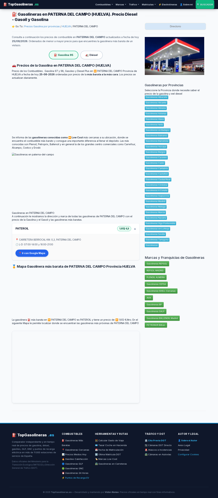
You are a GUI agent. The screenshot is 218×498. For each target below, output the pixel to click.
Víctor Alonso (112, 492)
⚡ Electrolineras (168, 4)
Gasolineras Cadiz (155, 163)
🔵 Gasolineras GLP (72, 463)
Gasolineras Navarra (156, 218)
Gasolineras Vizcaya (156, 146)
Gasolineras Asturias (156, 113)
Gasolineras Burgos (155, 152)
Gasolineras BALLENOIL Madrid (162, 318)
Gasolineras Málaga (156, 206)
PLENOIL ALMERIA (156, 277)
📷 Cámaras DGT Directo (158, 445)
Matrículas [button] (148, 4)
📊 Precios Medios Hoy (74, 454)
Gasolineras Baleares (156, 135)
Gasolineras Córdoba (156, 185)
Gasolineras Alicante (156, 102)
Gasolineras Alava (155, 119)
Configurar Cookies (188, 454)
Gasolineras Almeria (156, 108)
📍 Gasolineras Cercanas (75, 449)
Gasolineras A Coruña (156, 190)
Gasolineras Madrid (155, 201)
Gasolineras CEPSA (156, 284)
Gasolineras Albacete (156, 97)
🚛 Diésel (91, 55)
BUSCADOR (205, 4)
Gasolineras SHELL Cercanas (161, 291)
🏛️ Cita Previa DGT (155, 440)
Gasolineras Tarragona (157, 239)
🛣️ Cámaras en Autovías (158, 454)
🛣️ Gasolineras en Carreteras (111, 463)
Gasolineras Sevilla (155, 234)
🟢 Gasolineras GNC (73, 468)
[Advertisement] (76, 105)
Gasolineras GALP (156, 311)
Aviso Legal (184, 445)
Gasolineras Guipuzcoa (157, 196)
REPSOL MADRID (155, 270)
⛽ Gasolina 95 (63, 55)
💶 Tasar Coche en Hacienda (111, 445)
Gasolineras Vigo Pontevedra (160, 223)
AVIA (149, 297)
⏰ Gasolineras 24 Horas (75, 473)
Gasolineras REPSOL (157, 263)
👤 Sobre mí (186, 4)
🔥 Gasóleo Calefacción (75, 459)
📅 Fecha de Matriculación (109, 449)
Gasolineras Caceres (156, 157)
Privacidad (183, 449)
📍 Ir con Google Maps (32, 253)
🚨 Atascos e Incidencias (158, 449)
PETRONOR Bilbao (156, 325)
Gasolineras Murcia (155, 212)
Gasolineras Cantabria (157, 168)
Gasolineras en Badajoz (157, 130)
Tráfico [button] (133, 4)
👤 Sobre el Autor (187, 440)
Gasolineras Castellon (157, 174)
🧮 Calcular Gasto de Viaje (109, 440)
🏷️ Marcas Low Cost (106, 459)
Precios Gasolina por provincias (42, 26)
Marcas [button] (120, 4)
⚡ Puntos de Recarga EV (75, 477)
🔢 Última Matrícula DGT (108, 454)
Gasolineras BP (154, 304)
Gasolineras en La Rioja (157, 228)
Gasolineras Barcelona (157, 141)
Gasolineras (152, 245)
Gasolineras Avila (154, 124)
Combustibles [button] (103, 4)
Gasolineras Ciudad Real (158, 179)
